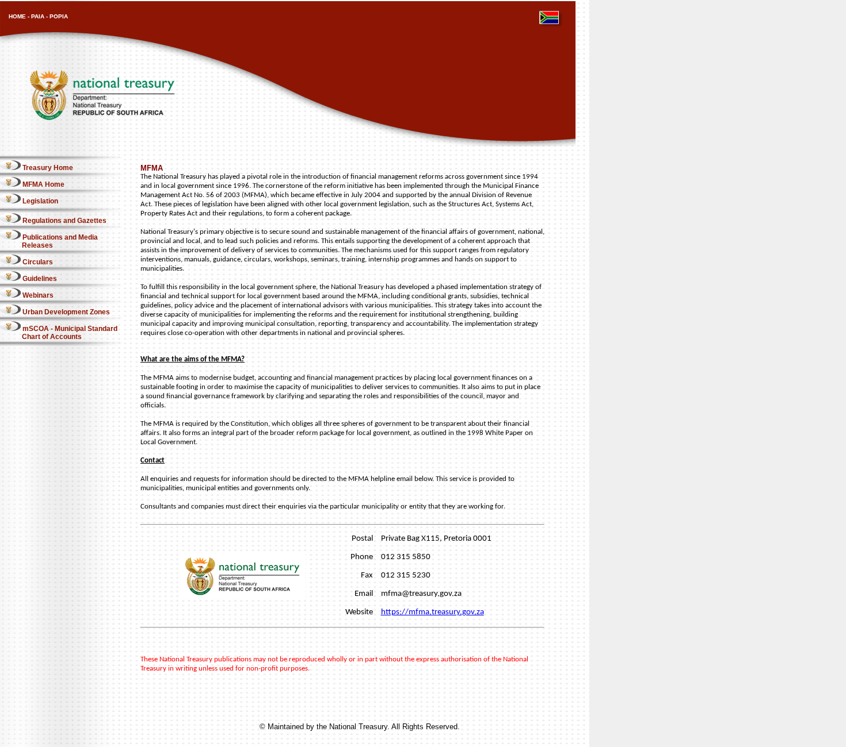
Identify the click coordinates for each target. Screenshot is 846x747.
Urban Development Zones (65, 312)
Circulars (37, 262)
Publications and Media (60, 241)
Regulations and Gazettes (63, 221)
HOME (17, 16)
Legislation (39, 201)
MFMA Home (42, 184)
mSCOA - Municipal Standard (69, 333)
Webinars (37, 295)
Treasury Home (47, 168)
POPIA (58, 16)
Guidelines (39, 279)
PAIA (37, 16)
